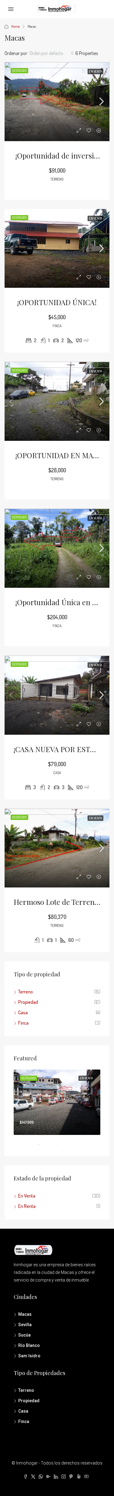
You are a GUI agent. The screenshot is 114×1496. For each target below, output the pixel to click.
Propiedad (28, 1002)
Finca (23, 1023)
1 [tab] (42, 1147)
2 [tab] (51, 1147)
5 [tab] (78, 1147)
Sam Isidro (29, 1355)
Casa (23, 1012)
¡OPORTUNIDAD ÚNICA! (57, 302)
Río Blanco (29, 1345)
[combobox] (52, 53)
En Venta (26, 1196)
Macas (25, 1314)
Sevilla (25, 1324)
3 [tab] (60, 1147)
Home (15, 26)
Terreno (25, 992)
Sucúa (24, 1335)
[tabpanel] (57, 1102)
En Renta (27, 1206)
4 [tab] (69, 1147)
